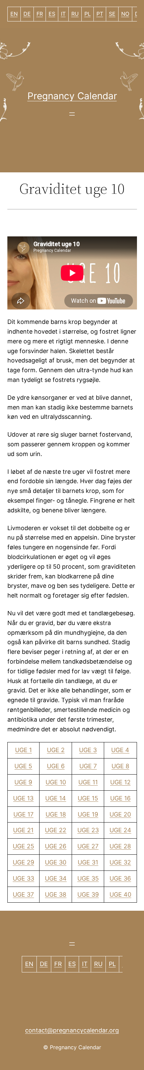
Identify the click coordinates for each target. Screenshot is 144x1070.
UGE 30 (55, 862)
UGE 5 (23, 766)
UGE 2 (56, 749)
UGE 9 (23, 782)
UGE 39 (88, 894)
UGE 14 (55, 798)
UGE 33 (23, 878)
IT (63, 13)
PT (99, 13)
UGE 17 (23, 814)
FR (40, 13)
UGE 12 (120, 782)
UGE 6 (56, 766)
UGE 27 (87, 846)
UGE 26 (55, 846)
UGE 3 (88, 749)
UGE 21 (23, 830)
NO (125, 13)
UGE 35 (88, 878)
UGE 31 (88, 862)
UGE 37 (23, 894)
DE (27, 13)
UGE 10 (56, 782)
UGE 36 (120, 878)
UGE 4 (120, 749)
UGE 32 (120, 862)
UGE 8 (120, 766)
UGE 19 (88, 814)
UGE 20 (120, 814)
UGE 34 (56, 878)
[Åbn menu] (72, 114)
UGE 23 (88, 830)
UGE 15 (88, 798)
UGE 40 (120, 894)
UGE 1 (23, 749)
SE (112, 13)
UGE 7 (88, 766)
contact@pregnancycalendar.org (72, 1030)
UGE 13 (23, 798)
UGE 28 (120, 846)
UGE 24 (120, 830)
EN (14, 13)
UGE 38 (55, 894)
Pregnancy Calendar (72, 96)
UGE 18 (56, 814)
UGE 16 (120, 798)
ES (52, 13)
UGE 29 (23, 862)
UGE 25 (23, 846)
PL (87, 13)
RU (75, 13)
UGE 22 (55, 830)
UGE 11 (88, 782)
